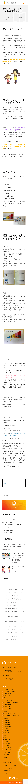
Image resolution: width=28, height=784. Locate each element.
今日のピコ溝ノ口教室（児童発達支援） (12, 35)
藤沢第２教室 (6, 739)
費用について (6, 695)
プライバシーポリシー (7, 768)
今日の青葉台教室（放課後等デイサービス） (13, 636)
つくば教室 (6, 745)
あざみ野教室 (6, 730)
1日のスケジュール (8, 698)
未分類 (4, 642)
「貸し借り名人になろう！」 (11, 466)
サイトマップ (5, 773)
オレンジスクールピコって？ (9, 700)
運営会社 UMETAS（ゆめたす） (10, 765)
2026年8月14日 (15, 571)
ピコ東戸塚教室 (7, 747)
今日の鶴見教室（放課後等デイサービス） (12, 639)
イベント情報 (5, 587)
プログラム (5, 711)
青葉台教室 (6, 732)
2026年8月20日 (15, 562)
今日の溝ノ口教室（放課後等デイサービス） (13, 627)
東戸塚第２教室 (7, 722)
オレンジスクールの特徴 (9, 691)
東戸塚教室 (6, 720)
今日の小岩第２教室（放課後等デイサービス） (13, 605)
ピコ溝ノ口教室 (7, 749)
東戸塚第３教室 (7, 724)
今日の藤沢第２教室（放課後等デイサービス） (13, 633)
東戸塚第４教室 (7, 726)
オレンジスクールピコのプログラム (12, 715)
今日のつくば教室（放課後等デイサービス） (13, 593)
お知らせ (4, 584)
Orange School (11, 782)
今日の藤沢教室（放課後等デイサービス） (12, 630)
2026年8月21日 (6, 549)
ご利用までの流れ (7, 693)
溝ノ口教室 (6, 728)
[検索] (24, 495)
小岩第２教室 (6, 743)
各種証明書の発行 (6, 771)
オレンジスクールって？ (8, 689)
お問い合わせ (5, 760)
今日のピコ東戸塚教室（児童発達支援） (12, 596)
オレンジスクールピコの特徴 (10, 702)
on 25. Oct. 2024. (6, 470)
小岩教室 (5, 741)
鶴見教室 (5, 735)
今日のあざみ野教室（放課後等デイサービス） (13, 590)
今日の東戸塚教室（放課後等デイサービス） (13, 608)
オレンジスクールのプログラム (11, 713)
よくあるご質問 (7, 709)
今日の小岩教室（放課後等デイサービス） (12, 602)
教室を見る (5, 718)
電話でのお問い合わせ (7, 762)
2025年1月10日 (6, 33)
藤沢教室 (5, 737)
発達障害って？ (6, 752)
